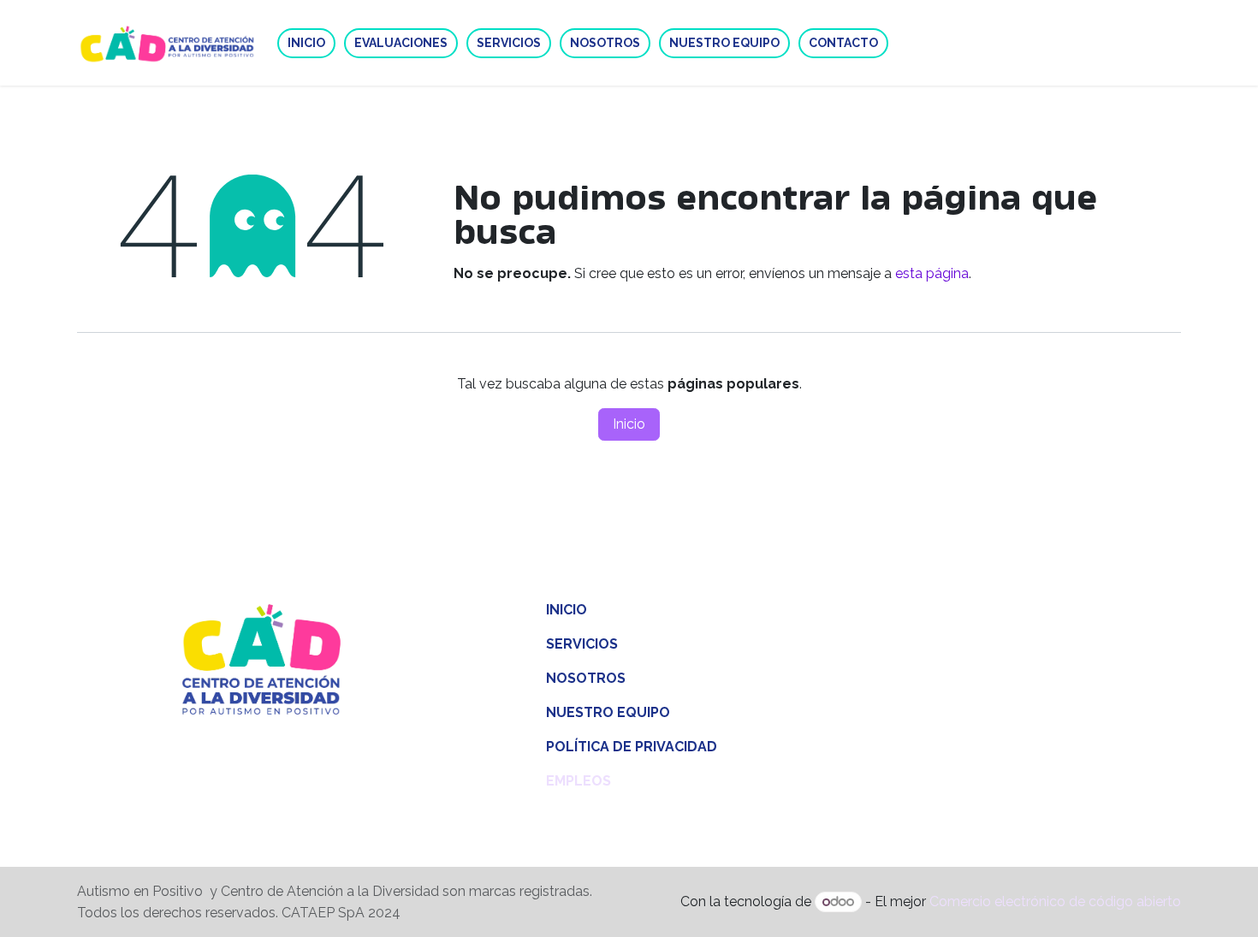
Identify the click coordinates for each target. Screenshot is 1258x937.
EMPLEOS (578, 781)
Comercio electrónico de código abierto (1055, 901)
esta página (932, 273)
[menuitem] (306, 43)
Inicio (629, 424)
